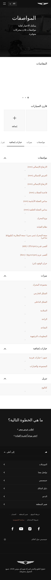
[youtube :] (21, 528)
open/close (5, 158)
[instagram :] (30, 528)
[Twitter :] (12, 528)
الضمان (13, 514)
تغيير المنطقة (41, 504)
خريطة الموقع (35, 514)
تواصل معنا (42, 473)
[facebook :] (38, 528)
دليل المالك (42, 489)
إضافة (14, 127)
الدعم (44, 497)
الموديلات (43, 465)
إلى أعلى (10, 452)
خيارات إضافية (15, 142)
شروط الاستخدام (32, 520)
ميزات (29, 142)
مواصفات (41, 142)
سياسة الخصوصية (18, 520)
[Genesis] (42, 4)
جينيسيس (43, 481)
